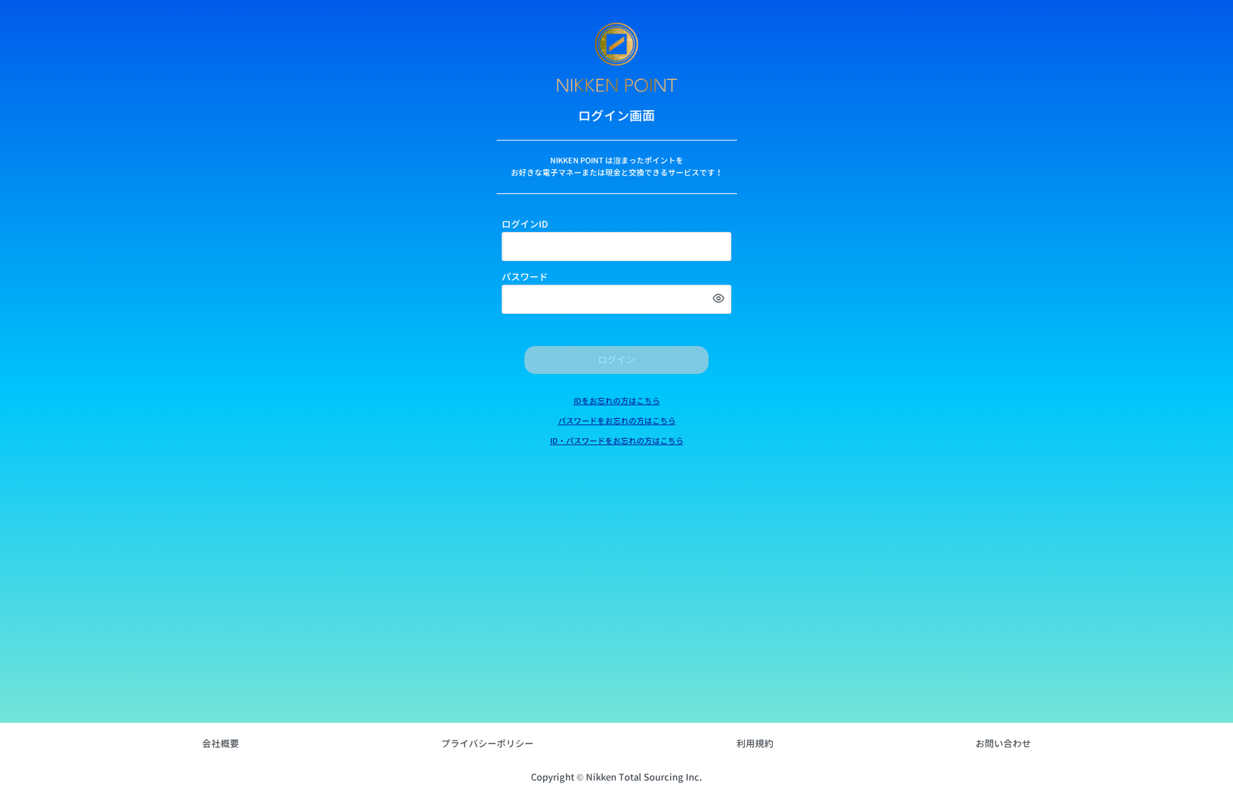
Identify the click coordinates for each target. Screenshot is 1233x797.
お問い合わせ (1003, 743)
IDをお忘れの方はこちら (617, 401)
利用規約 (754, 743)
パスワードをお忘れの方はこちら (617, 421)
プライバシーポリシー (487, 743)
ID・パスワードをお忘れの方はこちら (617, 441)
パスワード (525, 276)
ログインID (525, 224)
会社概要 (220, 743)
